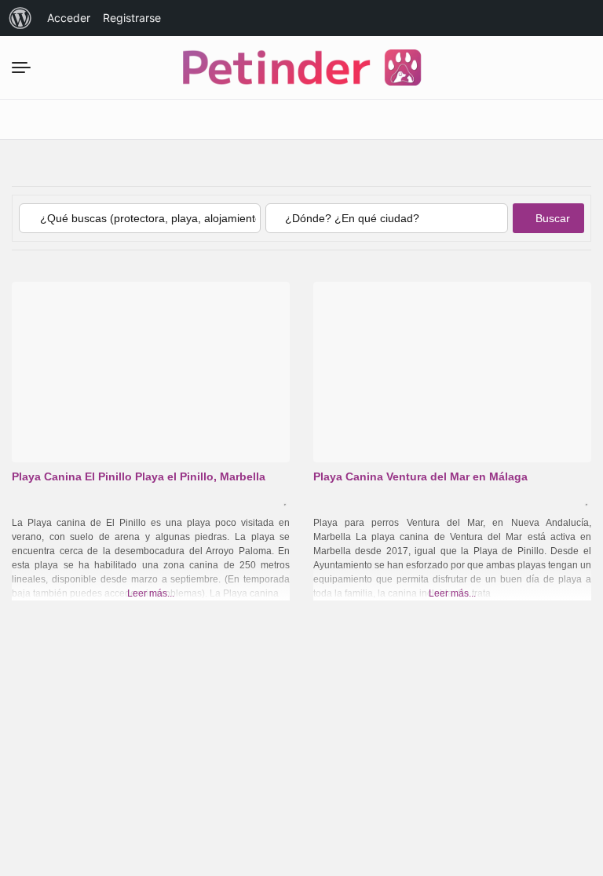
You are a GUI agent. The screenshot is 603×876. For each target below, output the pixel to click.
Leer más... (150, 593)
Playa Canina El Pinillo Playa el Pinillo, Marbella (138, 476)
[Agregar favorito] (286, 500)
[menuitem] (20, 18)
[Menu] (26, 67)
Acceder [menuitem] (68, 17)
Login (452, 119)
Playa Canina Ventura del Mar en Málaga (420, 476)
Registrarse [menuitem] (132, 17)
